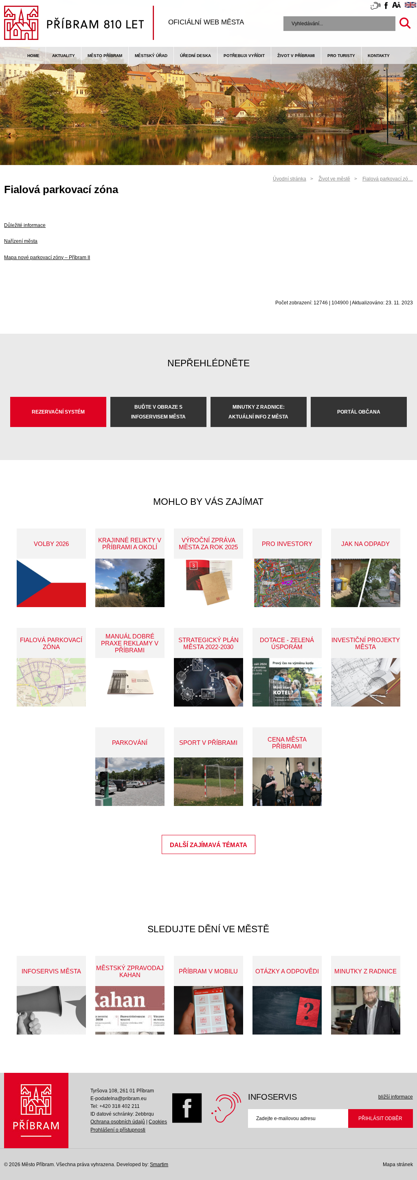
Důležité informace (25, 225)
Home (33, 55)
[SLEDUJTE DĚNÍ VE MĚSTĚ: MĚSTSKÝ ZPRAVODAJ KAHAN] (130, 1010)
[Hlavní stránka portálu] (79, 24)
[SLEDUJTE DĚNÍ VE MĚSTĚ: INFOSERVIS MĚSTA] (51, 1010)
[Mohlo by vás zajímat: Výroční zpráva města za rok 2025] (208, 583)
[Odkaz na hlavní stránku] (36, 1110)
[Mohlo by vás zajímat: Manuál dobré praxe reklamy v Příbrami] (130, 682)
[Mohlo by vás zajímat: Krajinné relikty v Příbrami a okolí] (130, 583)
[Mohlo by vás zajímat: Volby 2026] (51, 583)
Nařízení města (20, 241)
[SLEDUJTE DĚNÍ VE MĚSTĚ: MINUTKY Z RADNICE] (365, 1010)
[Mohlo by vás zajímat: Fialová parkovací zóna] (51, 682)
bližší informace (395, 1097)
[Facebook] (187, 1121)
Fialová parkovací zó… (387, 179)
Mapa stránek (398, 1164)
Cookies (158, 1122)
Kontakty (379, 55)
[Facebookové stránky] (386, 6)
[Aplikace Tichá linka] (375, 7)
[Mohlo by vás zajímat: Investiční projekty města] (365, 682)
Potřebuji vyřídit (244, 55)
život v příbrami (296, 55)
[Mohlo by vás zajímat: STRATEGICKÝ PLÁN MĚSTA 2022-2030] (208, 682)
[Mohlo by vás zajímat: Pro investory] (287, 583)
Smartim (159, 1164)
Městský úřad (151, 55)
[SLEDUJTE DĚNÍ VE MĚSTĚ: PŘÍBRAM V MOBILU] (208, 1010)
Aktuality (63, 55)
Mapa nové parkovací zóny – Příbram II (47, 257)
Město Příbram (105, 55)
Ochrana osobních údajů (117, 1122)
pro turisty (341, 55)
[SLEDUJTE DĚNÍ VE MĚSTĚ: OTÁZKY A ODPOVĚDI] (287, 1010)
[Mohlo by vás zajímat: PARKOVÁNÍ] (130, 781)
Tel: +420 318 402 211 (115, 1106)
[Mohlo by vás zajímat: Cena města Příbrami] (287, 781)
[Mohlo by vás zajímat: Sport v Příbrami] (208, 781)
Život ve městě (334, 179)
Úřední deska (195, 55)
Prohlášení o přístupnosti (117, 1130)
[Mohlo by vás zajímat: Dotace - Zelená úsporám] (287, 682)
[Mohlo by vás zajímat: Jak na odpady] (365, 583)
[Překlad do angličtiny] (410, 6)
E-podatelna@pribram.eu (118, 1098)
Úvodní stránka (289, 179)
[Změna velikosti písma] (396, 6)
